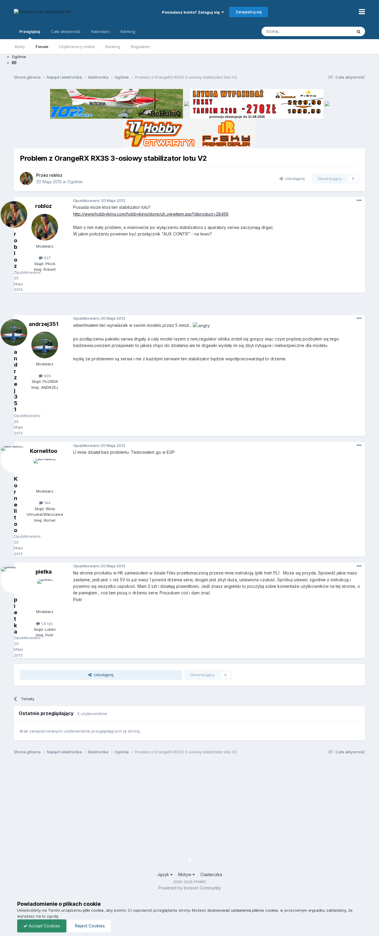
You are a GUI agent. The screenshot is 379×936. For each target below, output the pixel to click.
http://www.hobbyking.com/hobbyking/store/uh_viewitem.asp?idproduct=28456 (151, 214)
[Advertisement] (189, 306)
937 (47, 257)
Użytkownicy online (77, 46)
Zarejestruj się (248, 11)
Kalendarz (100, 31)
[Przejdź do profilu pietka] (44, 592)
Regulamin (140, 46)
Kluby (20, 46)
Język (163, 874)
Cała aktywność (66, 31)
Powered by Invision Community (189, 887)
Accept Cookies (44, 925)
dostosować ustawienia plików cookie (242, 910)
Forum (42, 46)
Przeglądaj (29, 31)
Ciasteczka (211, 874)
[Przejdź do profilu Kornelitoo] (44, 472)
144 (46, 502)
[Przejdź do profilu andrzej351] (44, 345)
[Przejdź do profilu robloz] (26, 178)
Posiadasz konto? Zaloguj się (191, 12)
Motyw (185, 874)
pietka (44, 572)
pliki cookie (93, 910)
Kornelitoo (43, 451)
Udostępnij (294, 178)
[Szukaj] (358, 31)
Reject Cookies (89, 925)
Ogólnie (75, 181)
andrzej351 (43, 324)
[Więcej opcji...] (359, 200)
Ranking (112, 46)
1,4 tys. (47, 623)
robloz (55, 175)
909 (47, 375)
